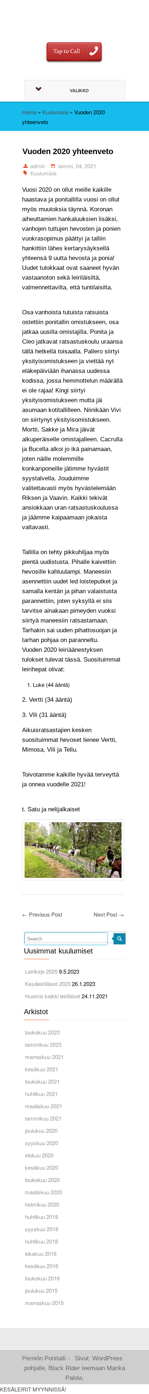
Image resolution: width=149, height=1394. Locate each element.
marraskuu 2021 (44, 1057)
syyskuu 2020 (41, 1143)
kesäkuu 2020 (41, 1167)
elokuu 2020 (39, 1155)
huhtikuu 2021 (41, 1093)
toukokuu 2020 (42, 1179)
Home (29, 112)
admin (37, 166)
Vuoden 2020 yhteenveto (67, 151)
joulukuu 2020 (41, 1130)
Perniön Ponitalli (73, 16)
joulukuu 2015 (41, 1290)
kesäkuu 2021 (41, 1069)
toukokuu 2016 (42, 1278)
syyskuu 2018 (41, 1229)
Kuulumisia (55, 112)
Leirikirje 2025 (41, 971)
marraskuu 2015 (44, 1302)
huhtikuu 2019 (41, 1216)
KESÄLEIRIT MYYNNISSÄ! (33, 1389)
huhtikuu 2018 (41, 1241)
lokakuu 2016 (40, 1253)
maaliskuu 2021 (43, 1106)
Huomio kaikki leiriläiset (52, 996)
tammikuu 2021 (43, 1118)
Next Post (109, 914)
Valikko (79, 90)
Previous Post (42, 914)
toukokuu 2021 (42, 1081)
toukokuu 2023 (42, 1032)
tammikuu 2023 (43, 1044)
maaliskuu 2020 (43, 1192)
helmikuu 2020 (42, 1204)
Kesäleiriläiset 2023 (48, 983)
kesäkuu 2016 (41, 1266)
